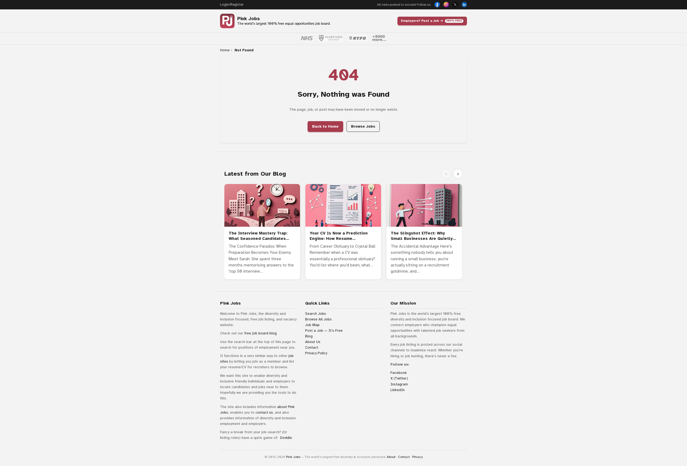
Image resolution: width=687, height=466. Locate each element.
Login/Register (231, 4)
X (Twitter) (399, 378)
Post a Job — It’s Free (324, 330)
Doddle (286, 437)
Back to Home (325, 126)
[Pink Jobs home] (227, 21)
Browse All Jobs (318, 319)
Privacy (417, 457)
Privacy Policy (316, 353)
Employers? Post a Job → (431, 21)
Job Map (312, 325)
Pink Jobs (248, 18)
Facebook (398, 372)
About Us (312, 341)
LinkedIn (397, 390)
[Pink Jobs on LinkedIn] (464, 4)
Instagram (399, 384)
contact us (264, 412)
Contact (311, 347)
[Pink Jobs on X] (455, 4)
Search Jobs (315, 313)
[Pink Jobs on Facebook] (437, 4)
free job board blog (260, 333)
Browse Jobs (363, 126)
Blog (309, 336)
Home (224, 50)
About (391, 457)
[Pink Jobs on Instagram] (446, 4)
